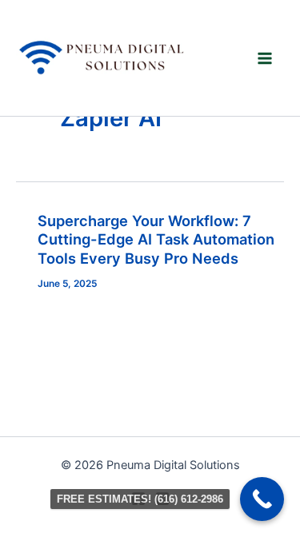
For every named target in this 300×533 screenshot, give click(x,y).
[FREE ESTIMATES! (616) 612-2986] (262, 499)
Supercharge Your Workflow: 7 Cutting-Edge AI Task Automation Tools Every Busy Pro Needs (156, 239)
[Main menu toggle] (265, 58)
